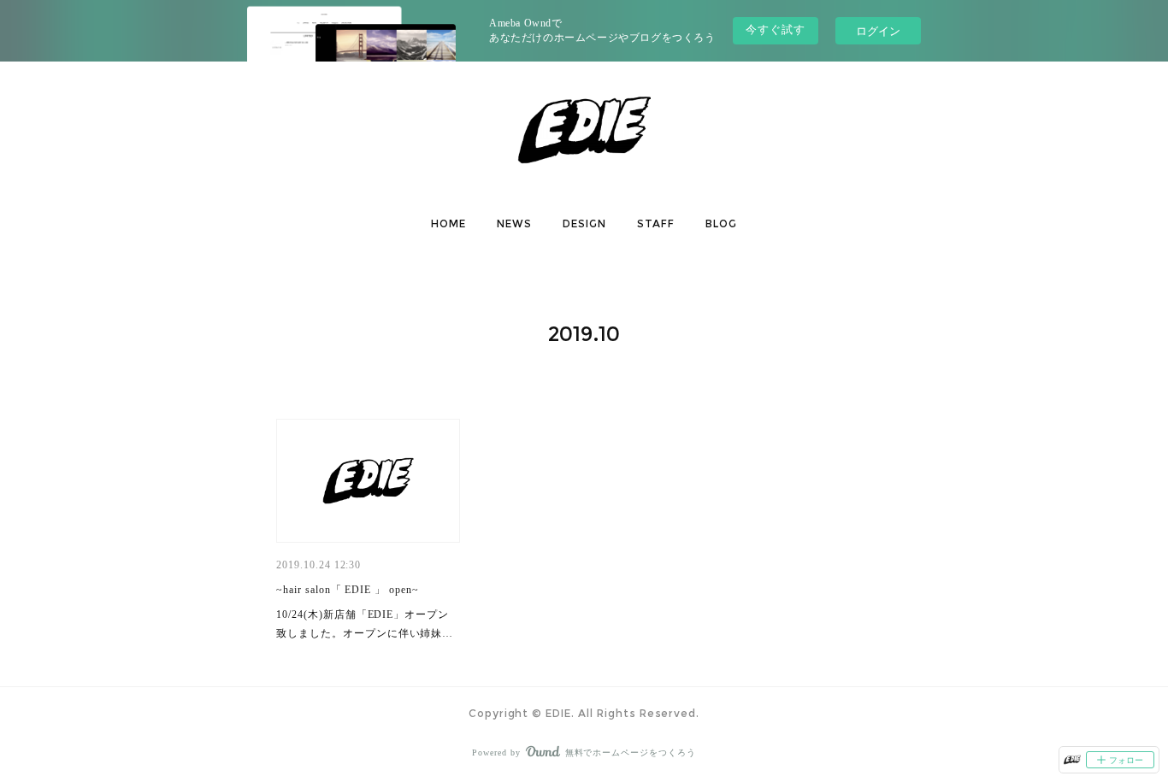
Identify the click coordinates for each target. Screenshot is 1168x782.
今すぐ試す (775, 29)
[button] (448, 224)
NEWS (514, 223)
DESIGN (584, 223)
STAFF (656, 223)
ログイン (878, 30)
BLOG (721, 223)
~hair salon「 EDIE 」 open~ (347, 590)
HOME (448, 223)
